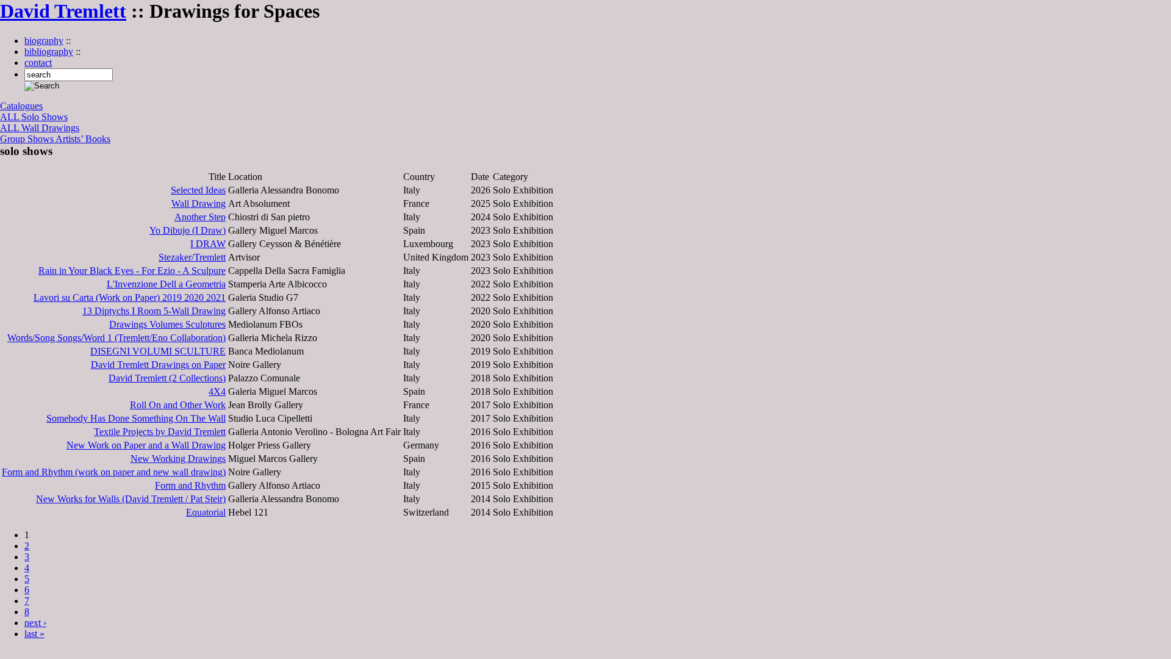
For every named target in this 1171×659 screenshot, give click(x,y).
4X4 (217, 391)
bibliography (48, 51)
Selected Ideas (198, 190)
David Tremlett (63, 11)
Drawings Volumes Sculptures (167, 324)
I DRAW (208, 244)
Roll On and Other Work (178, 405)
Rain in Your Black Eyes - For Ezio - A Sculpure (132, 270)
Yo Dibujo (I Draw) (187, 230)
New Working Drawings (178, 458)
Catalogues (21, 106)
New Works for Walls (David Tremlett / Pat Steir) (131, 499)
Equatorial (206, 512)
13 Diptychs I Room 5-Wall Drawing (154, 311)
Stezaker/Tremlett (192, 257)
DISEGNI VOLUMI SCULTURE (158, 351)
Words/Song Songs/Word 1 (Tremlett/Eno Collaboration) (116, 338)
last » (34, 633)
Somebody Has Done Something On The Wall (136, 418)
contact (38, 62)
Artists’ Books (83, 139)
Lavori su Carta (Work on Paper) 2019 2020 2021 (130, 297)
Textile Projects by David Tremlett (160, 432)
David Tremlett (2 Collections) (167, 378)
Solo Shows (44, 117)
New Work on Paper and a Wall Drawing (146, 445)
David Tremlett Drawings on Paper (158, 364)
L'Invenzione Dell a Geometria (166, 284)
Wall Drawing (198, 203)
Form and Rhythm (190, 485)
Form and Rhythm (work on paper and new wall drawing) (114, 472)
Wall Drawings (50, 128)
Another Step (200, 217)
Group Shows (28, 139)
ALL (10, 117)
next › (35, 623)
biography (43, 40)
